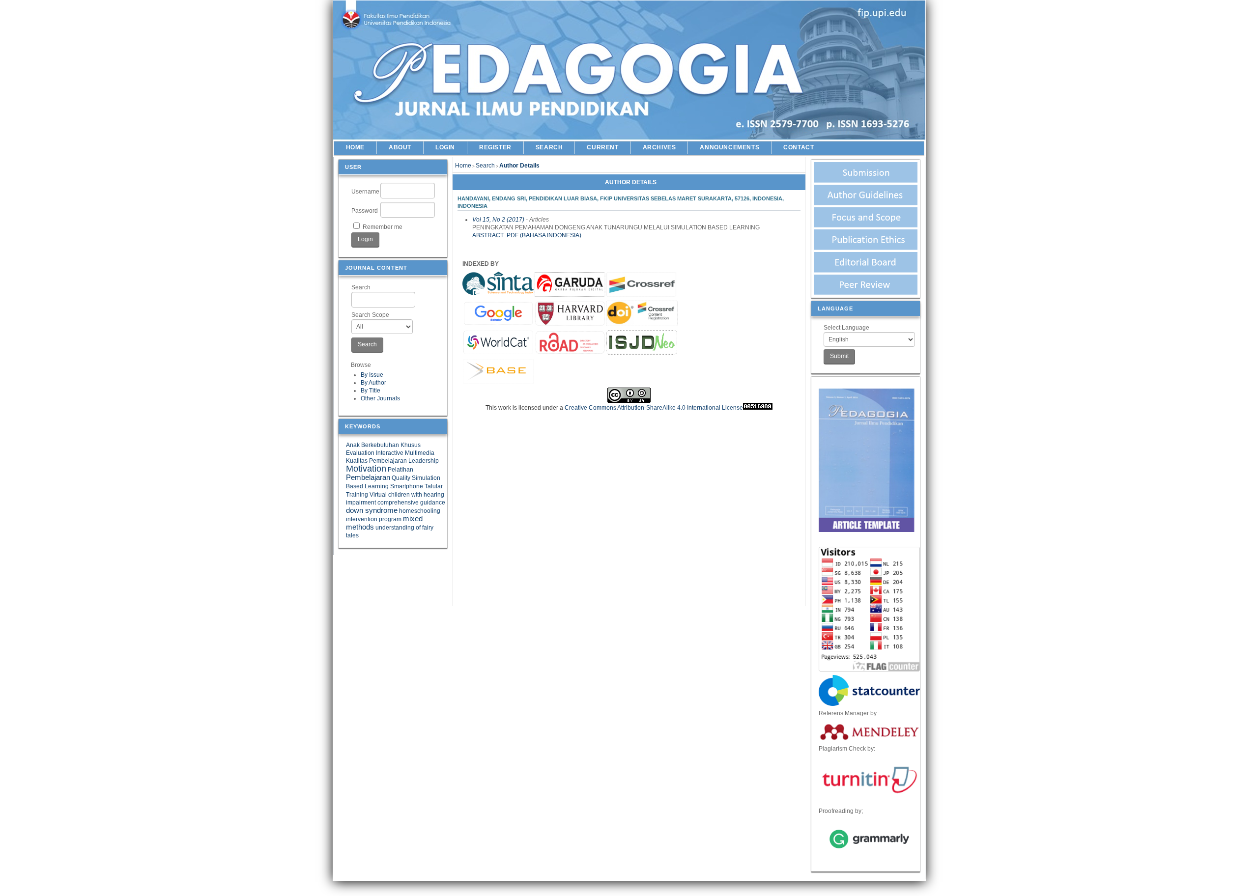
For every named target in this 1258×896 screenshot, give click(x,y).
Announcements (729, 147)
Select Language (846, 327)
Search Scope (370, 314)
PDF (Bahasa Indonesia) (544, 235)
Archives (659, 147)
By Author (373, 382)
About (400, 147)
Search (361, 287)
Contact (798, 147)
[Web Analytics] (757, 407)
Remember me (382, 227)
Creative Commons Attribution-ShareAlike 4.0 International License (654, 407)
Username (365, 191)
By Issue (372, 374)
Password (364, 210)
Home (355, 147)
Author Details (519, 165)
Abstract (488, 235)
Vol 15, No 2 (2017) (498, 219)
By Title (370, 390)
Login (445, 147)
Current (602, 147)
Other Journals (380, 398)
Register (495, 147)
